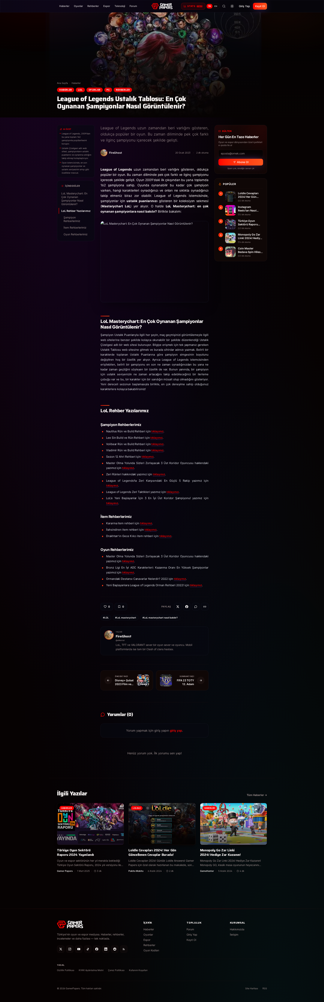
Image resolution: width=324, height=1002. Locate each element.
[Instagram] (70, 949)
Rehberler (93, 6)
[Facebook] (96, 949)
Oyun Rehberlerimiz (76, 234)
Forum (133, 6)
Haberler (64, 6)
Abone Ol (242, 162)
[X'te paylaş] (178, 606)
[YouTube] (78, 949)
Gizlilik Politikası (65, 970)
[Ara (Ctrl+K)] (224, 6)
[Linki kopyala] (204, 606)
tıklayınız (157, 431)
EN (215, 6)
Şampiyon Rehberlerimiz (72, 219)
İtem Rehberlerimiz (75, 227)
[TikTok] (88, 949)
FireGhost (123, 636)
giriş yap (176, 730)
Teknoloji (120, 6)
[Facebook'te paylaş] (186, 606)
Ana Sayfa (62, 83)
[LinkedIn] (106, 949)
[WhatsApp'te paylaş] (196, 606)
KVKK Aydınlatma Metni (91, 970)
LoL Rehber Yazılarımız (76, 210)
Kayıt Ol (260, 6)
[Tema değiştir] (232, 6)
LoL (80, 89)
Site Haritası (251, 988)
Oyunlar (78, 6)
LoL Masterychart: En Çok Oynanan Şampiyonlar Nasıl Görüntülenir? (74, 199)
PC (108, 89)
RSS (264, 988)
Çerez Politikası (116, 970)
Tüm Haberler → (257, 795)
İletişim (234, 934)
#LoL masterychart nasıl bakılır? (160, 617)
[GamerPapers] (162, 6)
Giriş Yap (244, 6)
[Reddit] (114, 949)
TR (209, 6)
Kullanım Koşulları (138, 970)
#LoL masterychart (125, 617)
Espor (106, 6)
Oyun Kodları (151, 950)
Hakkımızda (237, 929)
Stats (194, 6)
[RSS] (124, 949)
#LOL (106, 617)
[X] (60, 949)
